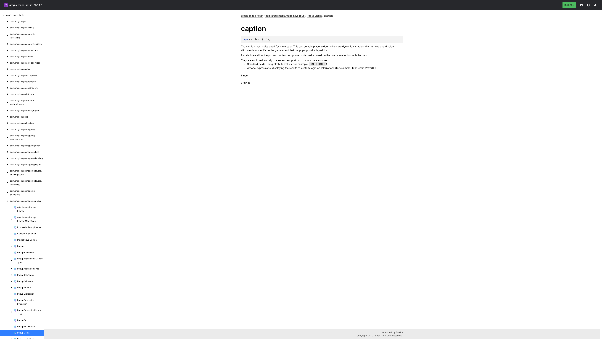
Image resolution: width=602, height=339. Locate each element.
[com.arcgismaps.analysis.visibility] (5, 44)
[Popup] (7, 246)
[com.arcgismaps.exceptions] (5, 75)
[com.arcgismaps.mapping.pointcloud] (5, 193)
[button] (595, 5)
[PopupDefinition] (7, 281)
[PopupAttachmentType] (7, 269)
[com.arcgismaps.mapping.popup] (5, 201)
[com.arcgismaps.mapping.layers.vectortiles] (5, 183)
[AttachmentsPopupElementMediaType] (7, 219)
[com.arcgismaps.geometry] (5, 81)
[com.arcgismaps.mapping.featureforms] (5, 137)
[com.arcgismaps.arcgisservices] (5, 63)
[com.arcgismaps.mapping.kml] (5, 152)
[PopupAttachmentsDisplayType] (7, 261)
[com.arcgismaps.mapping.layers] (5, 164)
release (569, 5)
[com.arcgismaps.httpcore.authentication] (5, 102)
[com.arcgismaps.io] (5, 117)
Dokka (399, 332)
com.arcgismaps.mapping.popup (285, 15)
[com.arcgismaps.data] (5, 69)
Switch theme (588, 5)
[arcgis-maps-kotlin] (3, 15)
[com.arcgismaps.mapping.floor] (5, 146)
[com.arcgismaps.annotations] (5, 50)
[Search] (595, 5)
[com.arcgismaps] (5, 21)
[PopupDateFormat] (7, 275)
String (266, 39)
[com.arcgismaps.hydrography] (5, 110)
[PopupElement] (7, 287)
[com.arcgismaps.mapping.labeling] (5, 158)
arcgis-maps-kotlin (20, 5)
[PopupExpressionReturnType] (7, 312)
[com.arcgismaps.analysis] (5, 27)
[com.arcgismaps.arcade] (5, 56)
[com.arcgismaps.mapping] (5, 129)
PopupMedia (314, 15)
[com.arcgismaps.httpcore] (5, 94)
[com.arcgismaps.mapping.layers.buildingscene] (5, 173)
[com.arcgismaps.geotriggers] (5, 88)
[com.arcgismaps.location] (5, 123)
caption (254, 39)
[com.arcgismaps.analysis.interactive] (5, 36)
